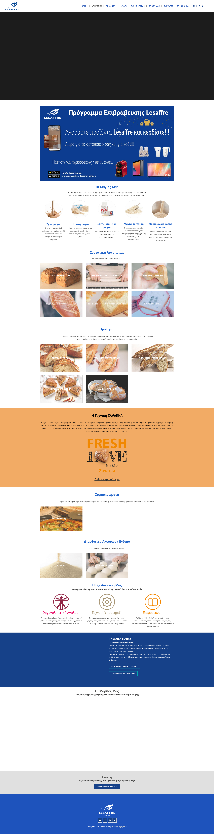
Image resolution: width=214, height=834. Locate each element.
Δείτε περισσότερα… (61, 526)
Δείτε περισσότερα (107, 479)
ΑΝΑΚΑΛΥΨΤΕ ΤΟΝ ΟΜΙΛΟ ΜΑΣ (123, 673)
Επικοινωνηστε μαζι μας (107, 787)
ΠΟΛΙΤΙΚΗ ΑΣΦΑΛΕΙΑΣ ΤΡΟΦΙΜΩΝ (124, 666)
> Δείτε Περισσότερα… (61, 285)
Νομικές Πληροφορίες (119, 827)
